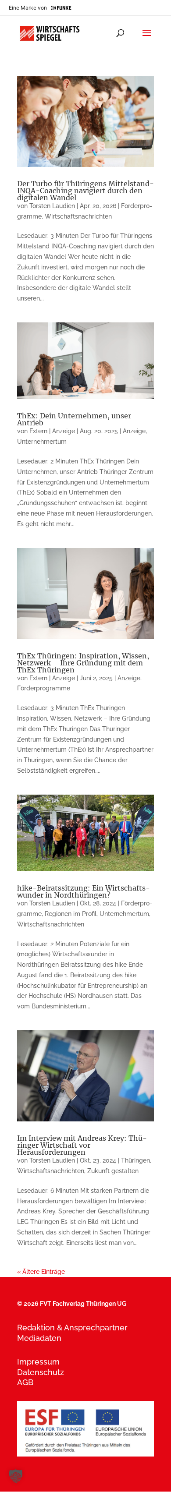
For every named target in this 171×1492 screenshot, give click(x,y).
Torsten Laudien (52, 205)
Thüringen (135, 1160)
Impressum (38, 1361)
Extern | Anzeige (52, 431)
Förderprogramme (43, 688)
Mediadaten (39, 1338)
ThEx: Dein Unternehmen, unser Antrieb (74, 419)
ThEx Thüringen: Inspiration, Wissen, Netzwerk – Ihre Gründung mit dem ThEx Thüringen (83, 662)
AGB (25, 1382)
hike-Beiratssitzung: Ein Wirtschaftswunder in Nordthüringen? (83, 891)
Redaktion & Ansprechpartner (72, 1327)
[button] (16, 1476)
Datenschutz (40, 1372)
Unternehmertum (42, 441)
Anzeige (134, 431)
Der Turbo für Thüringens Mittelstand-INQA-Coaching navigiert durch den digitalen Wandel (85, 190)
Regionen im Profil (70, 913)
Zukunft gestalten (113, 1170)
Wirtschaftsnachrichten (78, 216)
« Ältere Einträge (41, 1271)
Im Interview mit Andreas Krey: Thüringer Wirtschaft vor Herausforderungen (82, 1145)
